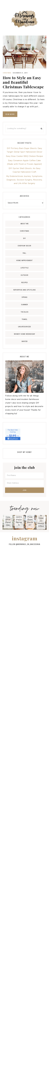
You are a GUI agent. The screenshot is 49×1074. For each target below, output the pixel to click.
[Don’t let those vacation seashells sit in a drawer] (24, 642)
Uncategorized (24, 327)
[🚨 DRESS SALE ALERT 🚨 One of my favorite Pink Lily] (24, 853)
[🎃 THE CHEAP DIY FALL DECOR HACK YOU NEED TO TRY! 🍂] (24, 1011)
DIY (24, 238)
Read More (10, 114)
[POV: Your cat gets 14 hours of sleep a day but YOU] (24, 932)
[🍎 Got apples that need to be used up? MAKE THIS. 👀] (24, 748)
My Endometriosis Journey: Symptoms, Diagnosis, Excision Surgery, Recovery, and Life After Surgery (24, 180)
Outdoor (24, 275)
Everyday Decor (24, 246)
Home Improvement (24, 260)
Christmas (7, 73)
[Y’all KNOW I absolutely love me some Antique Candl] (24, 721)
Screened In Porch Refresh (19, 519)
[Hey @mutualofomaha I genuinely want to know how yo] (24, 906)
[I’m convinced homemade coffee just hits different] (24, 985)
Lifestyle (25, 268)
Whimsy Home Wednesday (24, 334)
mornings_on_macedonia (28, 544)
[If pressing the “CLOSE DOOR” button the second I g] (24, 590)
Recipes (24, 282)
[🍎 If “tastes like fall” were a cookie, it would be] (24, 800)
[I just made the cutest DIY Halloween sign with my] (24, 1037)
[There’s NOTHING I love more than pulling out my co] (24, 827)
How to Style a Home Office (41, 519)
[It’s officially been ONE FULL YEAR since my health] (24, 616)
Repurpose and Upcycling (24, 290)
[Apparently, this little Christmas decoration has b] (24, 669)
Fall (24, 253)
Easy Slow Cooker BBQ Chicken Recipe (24, 156)
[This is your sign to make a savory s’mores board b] (24, 879)
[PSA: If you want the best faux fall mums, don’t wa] (24, 958)
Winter (25, 341)
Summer (24, 305)
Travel (24, 319)
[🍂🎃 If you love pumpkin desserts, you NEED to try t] (24, 695)
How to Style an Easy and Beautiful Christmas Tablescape (23, 82)
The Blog (24, 312)
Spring (24, 297)
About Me (24, 224)
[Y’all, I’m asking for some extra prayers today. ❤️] (24, 774)
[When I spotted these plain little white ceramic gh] (24, 563)
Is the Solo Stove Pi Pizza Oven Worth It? (30, 515)
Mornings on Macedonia (24, 19)
